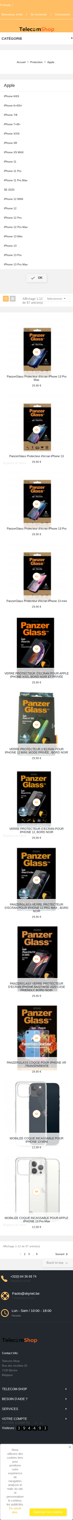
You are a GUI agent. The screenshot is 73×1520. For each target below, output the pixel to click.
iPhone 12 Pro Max (16, 227)
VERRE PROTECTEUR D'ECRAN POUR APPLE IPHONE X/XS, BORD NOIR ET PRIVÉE (36, 675)
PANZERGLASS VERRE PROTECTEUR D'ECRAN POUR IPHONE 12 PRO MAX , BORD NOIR (36, 908)
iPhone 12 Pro (13, 217)
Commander (62, 14)
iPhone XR (10, 142)
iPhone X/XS (11, 133)
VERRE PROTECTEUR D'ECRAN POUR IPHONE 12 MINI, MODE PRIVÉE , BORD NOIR (36, 750)
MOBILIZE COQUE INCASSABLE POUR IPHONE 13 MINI (36, 1140)
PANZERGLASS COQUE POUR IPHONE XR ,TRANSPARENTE (36, 1064)
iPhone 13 (10, 245)
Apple (9, 85)
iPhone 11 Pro (12, 171)
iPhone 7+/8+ (12, 124)
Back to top (58, 1263)
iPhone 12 (10, 208)
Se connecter (39, 14)
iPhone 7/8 (10, 114)
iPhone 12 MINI (13, 199)
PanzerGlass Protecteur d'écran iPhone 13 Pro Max (36, 378)
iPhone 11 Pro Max (15, 180)
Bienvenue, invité (12, 14)
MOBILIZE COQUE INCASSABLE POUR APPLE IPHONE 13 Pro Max (36, 1219)
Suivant (62, 1254)
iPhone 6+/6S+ (13, 105)
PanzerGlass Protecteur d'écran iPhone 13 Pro (36, 528)
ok (37, 278)
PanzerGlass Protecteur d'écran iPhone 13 (36, 456)
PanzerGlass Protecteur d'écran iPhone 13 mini (36, 601)
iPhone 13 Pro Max (16, 264)
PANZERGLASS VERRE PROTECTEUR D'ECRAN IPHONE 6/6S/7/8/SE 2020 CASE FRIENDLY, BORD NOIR (36, 987)
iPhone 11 (10, 161)
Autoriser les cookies (48, 1512)
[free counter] (32, 1428)
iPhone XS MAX (14, 152)
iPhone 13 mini (13, 236)
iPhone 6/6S (11, 96)
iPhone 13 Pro (13, 255)
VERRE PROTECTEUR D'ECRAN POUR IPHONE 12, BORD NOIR (36, 830)
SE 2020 (9, 189)
